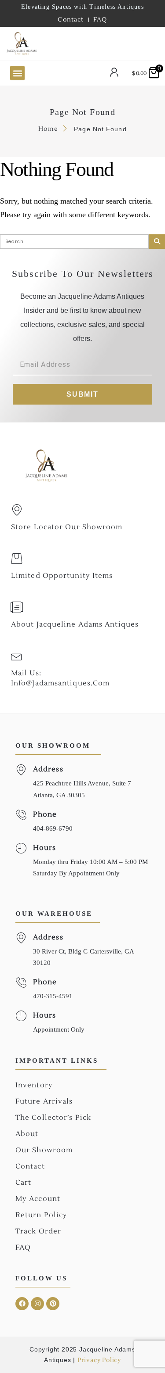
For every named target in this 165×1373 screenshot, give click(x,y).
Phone (45, 814)
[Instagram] (37, 1303)
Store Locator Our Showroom (67, 527)
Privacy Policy (99, 1360)
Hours (44, 847)
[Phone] (20, 815)
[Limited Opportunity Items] (16, 558)
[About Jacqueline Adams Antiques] (16, 607)
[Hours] (20, 848)
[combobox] (82, 43)
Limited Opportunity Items (62, 575)
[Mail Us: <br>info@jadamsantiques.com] (16, 656)
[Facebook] (22, 1303)
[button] (17, 73)
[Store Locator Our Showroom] (16, 510)
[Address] (20, 769)
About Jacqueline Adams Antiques (75, 624)
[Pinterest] (52, 1303)
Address (48, 769)
